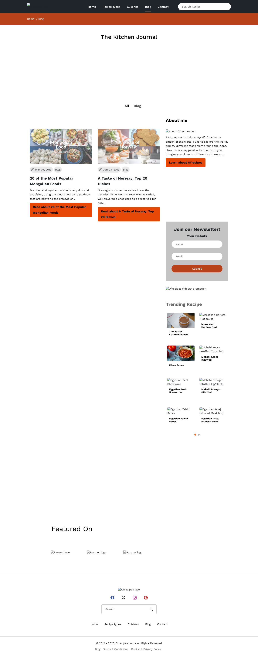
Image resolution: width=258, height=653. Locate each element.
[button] (195, 435)
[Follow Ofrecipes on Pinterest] (146, 597)
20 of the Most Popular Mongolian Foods (51, 181)
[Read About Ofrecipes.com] (197, 131)
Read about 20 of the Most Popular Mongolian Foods (59, 209)
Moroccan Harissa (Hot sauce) (209, 326)
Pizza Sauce (176, 365)
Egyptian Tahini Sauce (178, 420)
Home (92, 6)
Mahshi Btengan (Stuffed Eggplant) (211, 391)
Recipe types (112, 624)
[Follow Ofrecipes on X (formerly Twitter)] (123, 597)
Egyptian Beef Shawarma (177, 391)
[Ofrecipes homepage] (38, 7)
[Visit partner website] (60, 552)
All (126, 106)
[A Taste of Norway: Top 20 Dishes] (129, 146)
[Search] (225, 7)
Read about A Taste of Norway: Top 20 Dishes (127, 214)
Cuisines (133, 624)
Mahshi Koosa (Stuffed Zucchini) (209, 358)
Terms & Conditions (115, 649)
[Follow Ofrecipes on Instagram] (134, 597)
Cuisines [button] (132, 6)
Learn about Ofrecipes (185, 162)
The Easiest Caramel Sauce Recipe (178, 333)
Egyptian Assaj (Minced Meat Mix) (210, 420)
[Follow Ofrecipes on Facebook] (112, 597)
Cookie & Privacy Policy (146, 649)
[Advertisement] (129, 78)
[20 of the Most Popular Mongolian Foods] (61, 146)
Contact (163, 6)
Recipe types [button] (111, 6)
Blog (148, 6)
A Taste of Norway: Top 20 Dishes (122, 181)
